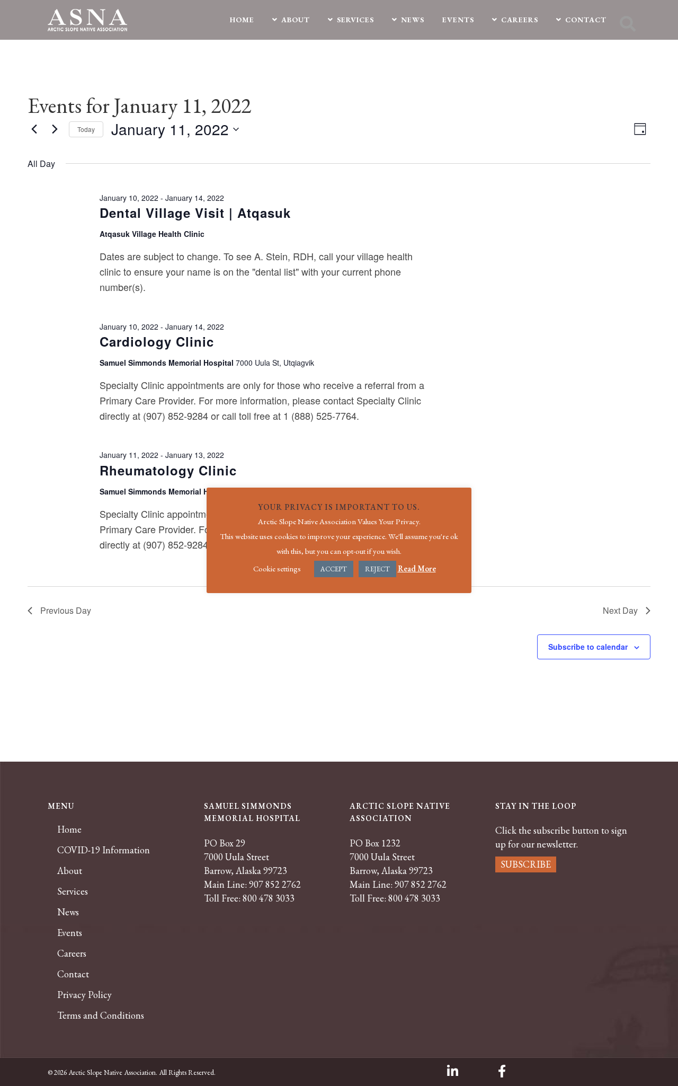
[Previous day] (34, 129)
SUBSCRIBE (526, 864)
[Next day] (54, 129)
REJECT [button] (377, 568)
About (69, 871)
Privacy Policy (84, 995)
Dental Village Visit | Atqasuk (195, 213)
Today (86, 129)
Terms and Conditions (100, 1015)
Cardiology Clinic (157, 341)
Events (69, 933)
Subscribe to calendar (588, 646)
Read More (417, 568)
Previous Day (65, 610)
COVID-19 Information (103, 850)
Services (72, 891)
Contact (73, 974)
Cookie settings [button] (277, 568)
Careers (71, 953)
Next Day (620, 610)
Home (69, 829)
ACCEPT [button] (333, 568)
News (68, 912)
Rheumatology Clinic (168, 470)
